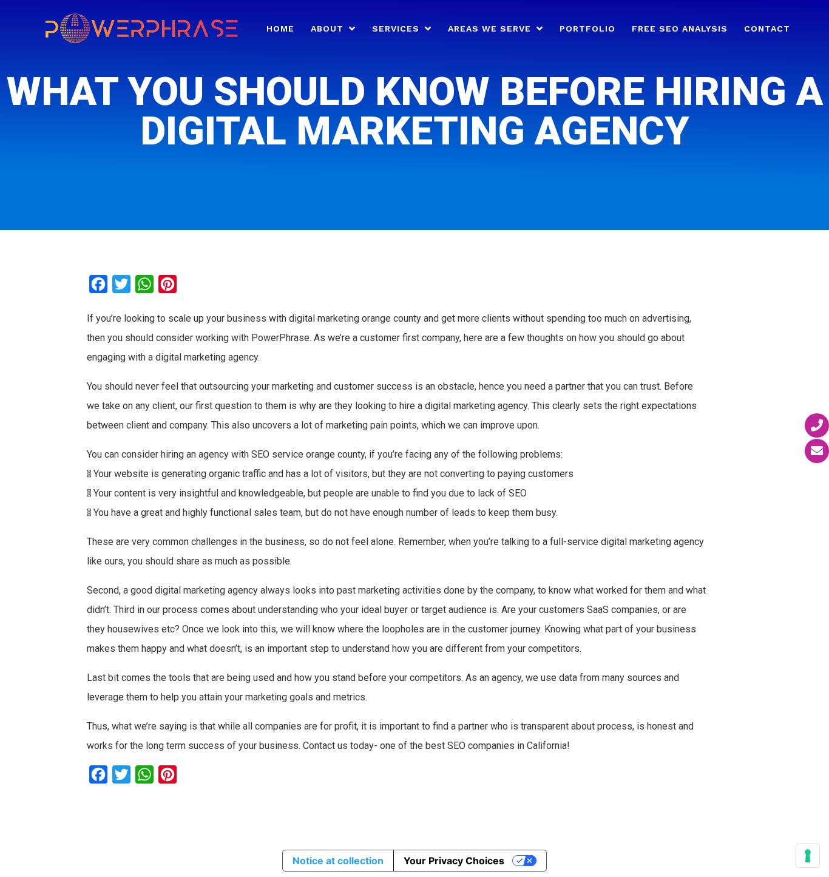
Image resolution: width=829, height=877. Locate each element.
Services (395, 28)
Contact (767, 28)
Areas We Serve (489, 28)
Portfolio (587, 28)
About (327, 28)
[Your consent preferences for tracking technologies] (807, 855)
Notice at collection (338, 861)
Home (280, 28)
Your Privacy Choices (454, 861)
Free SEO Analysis (680, 28)
